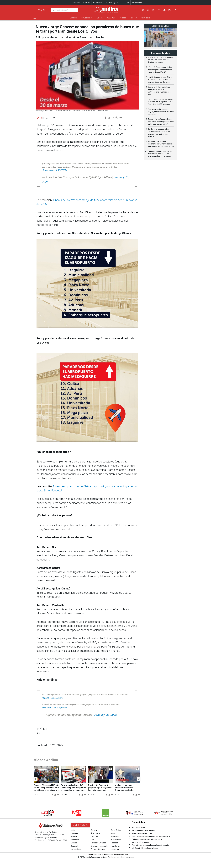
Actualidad (87, 17)
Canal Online (111, 18)
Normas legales (112, 2)
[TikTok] (174, 9)
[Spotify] (169, 9)
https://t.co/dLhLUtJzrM (52, 698)
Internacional (76, 849)
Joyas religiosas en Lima (142, 833)
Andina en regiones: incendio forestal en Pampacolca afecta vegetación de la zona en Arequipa (126, 790)
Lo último (73, 18)
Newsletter (145, 18)
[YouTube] (153, 9)
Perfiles (86, 2)
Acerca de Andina (102, 854)
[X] (143, 9)
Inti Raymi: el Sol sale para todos (145, 848)
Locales (74, 843)
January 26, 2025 (105, 714)
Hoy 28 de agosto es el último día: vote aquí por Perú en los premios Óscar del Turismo (160, 79)
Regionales (75, 846)
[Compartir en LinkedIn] (58, 794)
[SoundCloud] (164, 9)
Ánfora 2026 (96, 833)
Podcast (133, 18)
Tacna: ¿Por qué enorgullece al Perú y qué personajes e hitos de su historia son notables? (161, 121)
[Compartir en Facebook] (52, 794)
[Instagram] (159, 9)
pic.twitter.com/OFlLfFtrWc (54, 707)
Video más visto (160, 25)
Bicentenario (74, 2)
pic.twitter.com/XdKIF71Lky (54, 170)
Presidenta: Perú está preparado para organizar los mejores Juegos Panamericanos (100, 789)
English (42, 10)
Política (74, 836)
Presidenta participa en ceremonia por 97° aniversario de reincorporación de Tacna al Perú (161, 143)
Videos (123, 18)
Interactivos (116, 840)
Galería (100, 18)
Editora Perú (89, 854)
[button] (35, 779)
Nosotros (115, 849)
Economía (75, 840)
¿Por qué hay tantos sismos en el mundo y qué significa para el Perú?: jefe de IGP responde (160, 101)
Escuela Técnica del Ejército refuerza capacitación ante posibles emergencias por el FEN (46, 789)
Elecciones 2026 (138, 827)
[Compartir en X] (55, 794)
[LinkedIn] (148, 9)
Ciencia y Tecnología (99, 846)
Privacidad (124, 854)
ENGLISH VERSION (80, 825)
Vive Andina (137, 2)
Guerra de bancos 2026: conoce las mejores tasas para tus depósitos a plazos (160, 59)
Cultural (94, 830)
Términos (115, 854)
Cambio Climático (98, 849)
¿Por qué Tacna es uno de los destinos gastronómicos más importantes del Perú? (160, 69)
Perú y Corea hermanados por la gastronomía (150, 845)
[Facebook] (137, 9)
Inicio (73, 830)
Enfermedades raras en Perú (143, 830)
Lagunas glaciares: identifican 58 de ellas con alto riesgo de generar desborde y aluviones (161, 153)
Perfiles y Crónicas (98, 843)
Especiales (97, 2)
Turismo (125, 2)
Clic (92, 840)
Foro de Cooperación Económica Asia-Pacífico (151, 836)
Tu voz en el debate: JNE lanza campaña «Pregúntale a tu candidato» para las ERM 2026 (73, 789)
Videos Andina (46, 760)
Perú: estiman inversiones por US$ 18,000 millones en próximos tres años (161, 111)
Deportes (94, 836)
